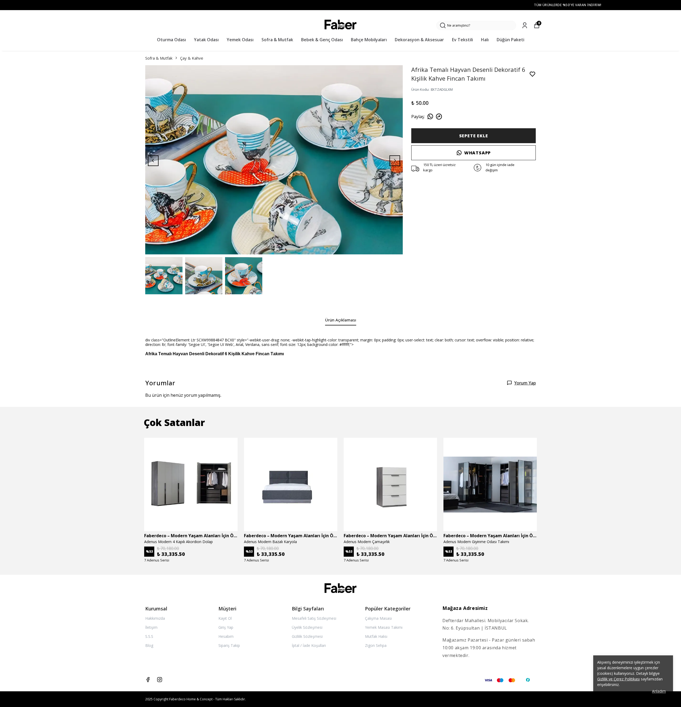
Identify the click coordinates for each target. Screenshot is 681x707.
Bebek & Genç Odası (322, 40)
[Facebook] (148, 679)
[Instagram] (159, 679)
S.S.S (149, 636)
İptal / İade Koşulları (309, 645)
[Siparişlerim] (524, 25)
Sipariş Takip (229, 645)
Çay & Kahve (191, 58)
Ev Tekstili (462, 40)
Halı (485, 40)
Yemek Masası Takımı (383, 627)
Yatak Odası (206, 40)
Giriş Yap (225, 627)
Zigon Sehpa (376, 645)
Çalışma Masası (378, 618)
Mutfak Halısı (376, 636)
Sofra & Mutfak (277, 40)
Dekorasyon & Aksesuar (419, 40)
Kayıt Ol (225, 618)
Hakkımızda (155, 618)
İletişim (151, 627)
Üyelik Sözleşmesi (307, 627)
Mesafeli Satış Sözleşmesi (314, 618)
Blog (149, 645)
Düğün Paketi (510, 40)
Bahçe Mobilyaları (369, 40)
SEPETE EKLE (473, 136)
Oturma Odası (171, 40)
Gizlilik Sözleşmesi (307, 636)
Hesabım (226, 636)
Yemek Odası (240, 40)
